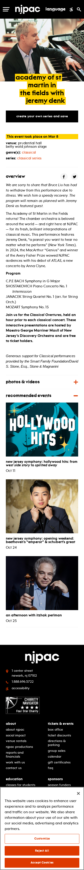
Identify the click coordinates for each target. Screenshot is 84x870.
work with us (15, 762)
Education (14, 779)
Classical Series (29, 158)
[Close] (78, 793)
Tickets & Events (61, 724)
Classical (29, 152)
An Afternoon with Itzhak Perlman (34, 615)
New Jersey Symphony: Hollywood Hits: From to (41, 463)
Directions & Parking (57, 743)
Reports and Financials (15, 755)
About (11, 724)
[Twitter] (74, 176)
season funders (59, 785)
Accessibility (21, 688)
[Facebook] (64, 176)
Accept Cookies (42, 862)
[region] (42, 828)
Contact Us (13, 768)
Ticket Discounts (59, 735)
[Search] (79, 9)
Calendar (54, 757)
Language (56, 9)
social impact (16, 735)
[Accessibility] (71, 9)
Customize (42, 838)
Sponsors (55, 779)
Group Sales (56, 751)
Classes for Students (20, 785)
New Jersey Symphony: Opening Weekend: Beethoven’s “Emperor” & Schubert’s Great (40, 540)
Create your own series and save (42, 116)
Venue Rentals (16, 741)
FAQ (50, 768)
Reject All (42, 851)
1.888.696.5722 (23, 682)
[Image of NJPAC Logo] (28, 9)
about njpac (15, 730)
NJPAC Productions (19, 747)
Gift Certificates (59, 762)
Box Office (55, 730)
